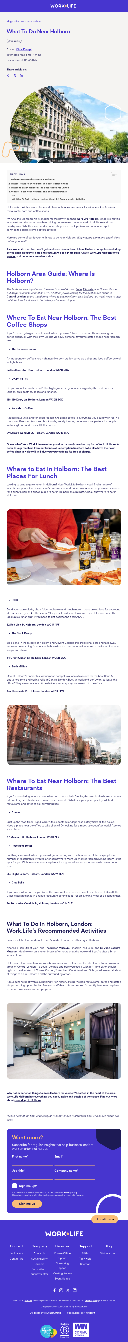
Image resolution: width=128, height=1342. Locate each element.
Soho (79, 289)
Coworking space (62, 1266)
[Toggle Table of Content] (114, 174)
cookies (28, 1300)
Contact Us (16, 1258)
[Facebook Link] (54, 1290)
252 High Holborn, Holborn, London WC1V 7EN (35, 873)
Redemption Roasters (71, 448)
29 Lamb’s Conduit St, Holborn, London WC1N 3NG (38, 432)
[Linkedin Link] (74, 1290)
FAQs (85, 1253)
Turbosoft (90, 1312)
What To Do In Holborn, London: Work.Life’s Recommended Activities (50, 199)
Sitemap (85, 1264)
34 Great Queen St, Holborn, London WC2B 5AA (36, 657)
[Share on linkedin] (21, 76)
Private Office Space (62, 1256)
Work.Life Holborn (87, 218)
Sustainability (39, 1258)
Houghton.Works (52, 1312)
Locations (104, 1219)
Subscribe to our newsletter (39, 1272)
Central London (16, 296)
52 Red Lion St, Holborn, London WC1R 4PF (33, 624)
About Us (39, 1253)
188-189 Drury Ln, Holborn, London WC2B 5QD (35, 399)
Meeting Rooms (62, 1273)
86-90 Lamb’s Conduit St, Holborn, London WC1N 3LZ (40, 903)
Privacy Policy (70, 1192)
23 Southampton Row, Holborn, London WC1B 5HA (38, 370)
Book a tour (16, 1253)
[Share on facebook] (8, 76)
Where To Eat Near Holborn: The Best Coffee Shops (39, 183)
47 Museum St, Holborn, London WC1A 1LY (33, 837)
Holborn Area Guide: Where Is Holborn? (33, 179)
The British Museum (57, 947)
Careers (39, 1264)
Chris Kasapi (24, 49)
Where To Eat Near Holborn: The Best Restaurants (39, 191)
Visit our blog (108, 1253)
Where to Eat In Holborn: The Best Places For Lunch (40, 187)
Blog (9, 21)
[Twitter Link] (67, 1290)
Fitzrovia (88, 289)
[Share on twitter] (15, 76)
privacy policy (92, 1300)
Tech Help (85, 1258)
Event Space (62, 1278)
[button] (5, 6)
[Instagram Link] (61, 1290)
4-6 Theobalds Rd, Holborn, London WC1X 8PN (35, 691)
